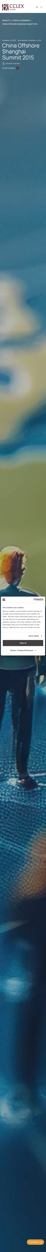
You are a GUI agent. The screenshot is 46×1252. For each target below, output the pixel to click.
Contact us (35, 1242)
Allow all (23, 643)
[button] (41, 7)
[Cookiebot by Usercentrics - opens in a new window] (33, 599)
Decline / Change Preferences (21, 650)
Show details (34, 636)
